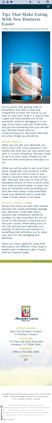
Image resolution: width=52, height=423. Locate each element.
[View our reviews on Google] (7, 2)
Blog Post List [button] (8, 419)
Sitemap (36, 399)
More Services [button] (42, 261)
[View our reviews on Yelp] (3, 2)
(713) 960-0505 (30, 351)
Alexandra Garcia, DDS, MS (32, 394)
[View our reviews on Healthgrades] (11, 2)
